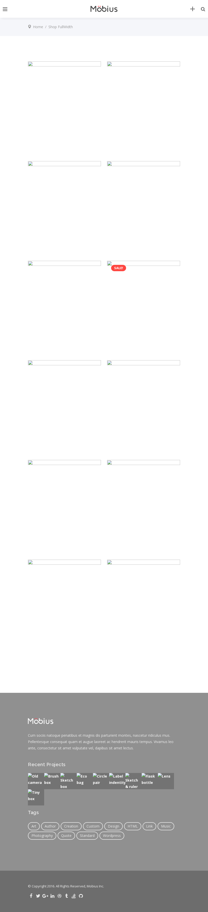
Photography (42, 835)
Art (33, 826)
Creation (71, 826)
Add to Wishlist (90, 140)
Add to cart (50, 141)
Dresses (55, 127)
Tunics (147, 127)
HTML (133, 826)
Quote (66, 835)
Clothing (40, 127)
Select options (53, 439)
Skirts (146, 625)
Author (50, 826)
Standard (87, 835)
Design (113, 826)
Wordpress (112, 835)
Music (166, 826)
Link (149, 826)
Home (38, 26)
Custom (92, 826)
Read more (128, 539)
